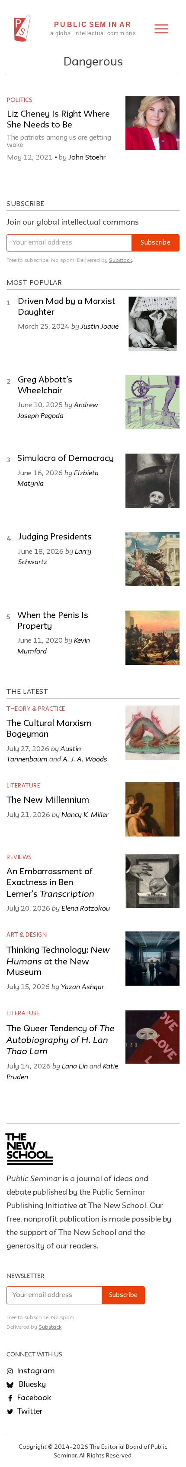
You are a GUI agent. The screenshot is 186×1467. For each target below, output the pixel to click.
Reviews (19, 857)
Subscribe (155, 243)
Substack (120, 260)
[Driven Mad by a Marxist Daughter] (152, 324)
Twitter (29, 1411)
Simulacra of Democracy (65, 459)
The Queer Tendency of (60, 1040)
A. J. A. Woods (85, 759)
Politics (19, 100)
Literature (23, 786)
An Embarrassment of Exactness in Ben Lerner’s (50, 883)
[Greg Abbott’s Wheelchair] (152, 402)
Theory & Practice (35, 709)
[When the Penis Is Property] (152, 638)
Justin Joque (100, 326)
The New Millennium (47, 800)
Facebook (33, 1398)
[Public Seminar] (22, 29)
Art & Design (26, 935)
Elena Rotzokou (85, 908)
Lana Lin (75, 1066)
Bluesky (31, 1384)
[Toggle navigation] (161, 29)
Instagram (35, 1371)
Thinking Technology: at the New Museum (57, 962)
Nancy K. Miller (85, 814)
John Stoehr (88, 158)
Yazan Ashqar (82, 986)
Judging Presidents (55, 537)
